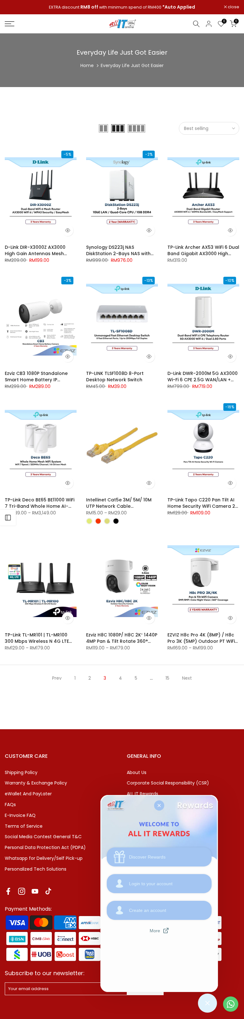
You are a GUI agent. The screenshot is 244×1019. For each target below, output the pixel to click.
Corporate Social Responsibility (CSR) (168, 783)
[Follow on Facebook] (8, 891)
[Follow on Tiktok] (48, 891)
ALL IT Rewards (142, 794)
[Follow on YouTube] (34, 891)
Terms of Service (24, 826)
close (14, 7)
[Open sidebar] (8, 518)
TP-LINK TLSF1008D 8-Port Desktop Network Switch (115, 376)
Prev (57, 678)
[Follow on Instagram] (21, 891)
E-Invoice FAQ (20, 815)
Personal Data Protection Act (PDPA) (45, 847)
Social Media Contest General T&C (43, 836)
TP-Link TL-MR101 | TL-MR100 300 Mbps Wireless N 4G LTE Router (37, 641)
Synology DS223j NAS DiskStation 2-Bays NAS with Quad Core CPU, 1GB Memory (119, 253)
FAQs (10, 804)
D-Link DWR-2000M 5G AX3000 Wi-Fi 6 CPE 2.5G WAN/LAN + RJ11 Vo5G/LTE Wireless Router (202, 379)
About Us (136, 772)
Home (87, 65)
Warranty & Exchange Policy (36, 783)
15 (167, 678)
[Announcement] (122, 7)
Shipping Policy (21, 772)
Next (187, 678)
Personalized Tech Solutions (35, 869)
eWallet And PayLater (28, 794)
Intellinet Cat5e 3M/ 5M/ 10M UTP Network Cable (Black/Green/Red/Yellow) (119, 506)
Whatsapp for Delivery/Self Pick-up (44, 858)
